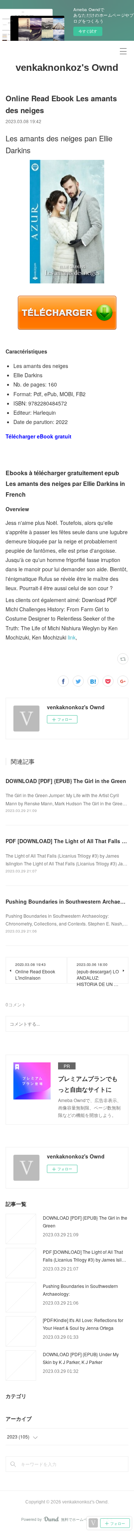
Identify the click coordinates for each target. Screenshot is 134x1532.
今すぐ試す (88, 31)
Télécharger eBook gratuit (38, 436)
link (72, 637)
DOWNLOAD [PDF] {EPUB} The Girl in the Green (66, 781)
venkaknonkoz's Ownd (67, 67)
